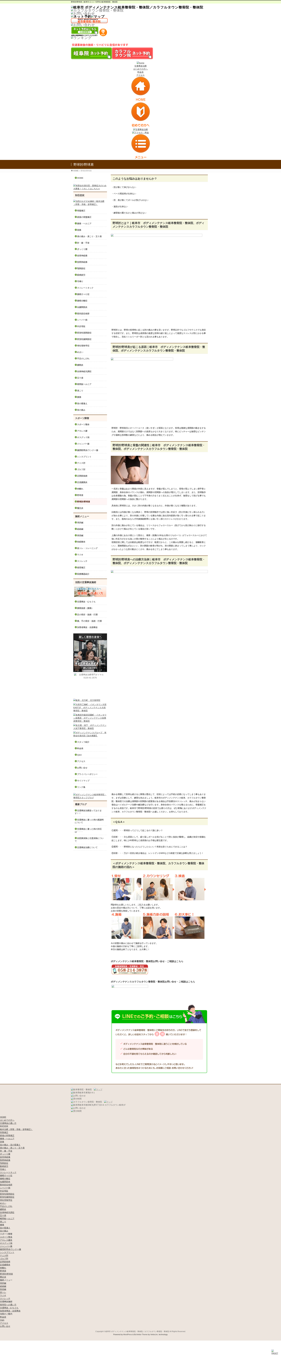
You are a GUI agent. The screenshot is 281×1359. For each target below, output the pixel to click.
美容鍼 (80, 535)
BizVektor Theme (141, 1335)
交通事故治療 (140, 66)
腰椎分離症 (82, 301)
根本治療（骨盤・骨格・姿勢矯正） (16, 1129)
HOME (80, 178)
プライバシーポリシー (87, 774)
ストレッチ (82, 561)
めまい (80, 352)
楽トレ (3, 1292)
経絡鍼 (80, 529)
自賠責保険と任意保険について (89, 839)
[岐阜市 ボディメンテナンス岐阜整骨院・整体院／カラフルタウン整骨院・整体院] (137, 7)
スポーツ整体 (83, 424)
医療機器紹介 (83, 574)
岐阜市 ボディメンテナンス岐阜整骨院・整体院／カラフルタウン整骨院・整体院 (137, 1331)
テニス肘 (81, 463)
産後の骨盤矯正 (84, 217)
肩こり (80, 390)
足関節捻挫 (82, 476)
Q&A (79, 755)
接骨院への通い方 (8, 1304)
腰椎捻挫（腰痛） (85, 608)
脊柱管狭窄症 (83, 345)
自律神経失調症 (84, 371)
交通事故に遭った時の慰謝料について (89, 821)
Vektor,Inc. (154, 1335)
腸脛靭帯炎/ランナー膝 (87, 450)
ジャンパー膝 (83, 444)
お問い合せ (82, 768)
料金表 (140, 72)
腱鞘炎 (80, 365)
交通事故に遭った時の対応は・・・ (88, 830)
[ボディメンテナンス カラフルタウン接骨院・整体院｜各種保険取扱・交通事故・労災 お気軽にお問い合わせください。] (83, 13)
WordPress (127, 1335)
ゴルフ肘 (81, 469)
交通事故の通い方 (8, 1123)
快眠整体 (81, 542)
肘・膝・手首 (83, 243)
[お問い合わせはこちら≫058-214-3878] (78, 1095)
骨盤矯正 (81, 210)
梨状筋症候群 (83, 313)
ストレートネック (85, 288)
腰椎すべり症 (83, 294)
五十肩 (80, 378)
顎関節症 (81, 268)
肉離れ (80, 489)
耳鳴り (80, 281)
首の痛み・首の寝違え (10, 1145)
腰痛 (79, 397)
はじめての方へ (140, 69)
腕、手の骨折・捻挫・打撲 (89, 621)
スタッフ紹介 (83, 742)
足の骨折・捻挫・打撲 (87, 614)
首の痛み (81, 410)
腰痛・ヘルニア (84, 223)
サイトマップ (83, 780)
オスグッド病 (83, 437)
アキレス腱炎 (6, 1240)
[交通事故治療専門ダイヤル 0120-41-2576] (90, 685)
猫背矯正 (81, 567)
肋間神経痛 (82, 262)
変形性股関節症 (84, 333)
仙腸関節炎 (82, 307)
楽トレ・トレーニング (87, 548)
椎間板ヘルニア (84, 384)
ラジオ (80, 554)
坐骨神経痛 (82, 255)
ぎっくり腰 (82, 249)
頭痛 (79, 230)
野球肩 (80, 495)
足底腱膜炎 (82, 482)
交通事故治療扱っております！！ (88, 811)
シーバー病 (82, 320)
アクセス (140, 75)
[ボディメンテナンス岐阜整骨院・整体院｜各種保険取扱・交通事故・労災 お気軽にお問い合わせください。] (83, 24)
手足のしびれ (83, 358)
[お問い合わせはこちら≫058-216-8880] (78, 1108)
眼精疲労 (81, 275)
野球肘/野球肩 (83, 501)
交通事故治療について (87, 847)
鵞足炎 (80, 508)
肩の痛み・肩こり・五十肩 (89, 236)
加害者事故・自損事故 (87, 627)
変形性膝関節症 (84, 339)
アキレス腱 (82, 431)
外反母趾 (81, 326)
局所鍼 (80, 522)
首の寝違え (82, 403)
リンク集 (81, 787)
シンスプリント (84, 456)
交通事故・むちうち (86, 601)
